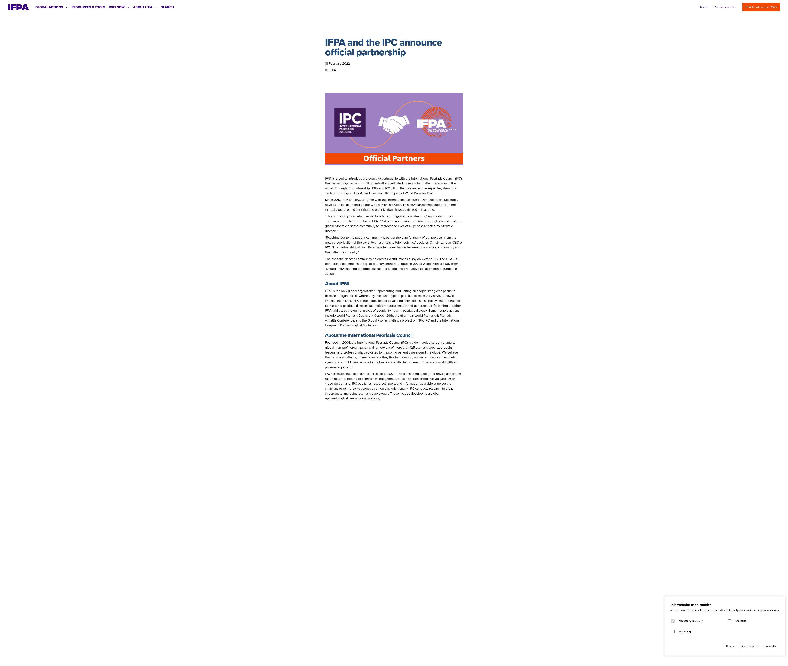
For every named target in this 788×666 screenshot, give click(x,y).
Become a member (725, 7)
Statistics (741, 621)
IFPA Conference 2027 (761, 7)
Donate (704, 7)
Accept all (771, 646)
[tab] (52, 7)
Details (730, 646)
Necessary (691, 621)
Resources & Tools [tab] (88, 7)
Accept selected (750, 646)
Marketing (685, 631)
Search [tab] (167, 7)
